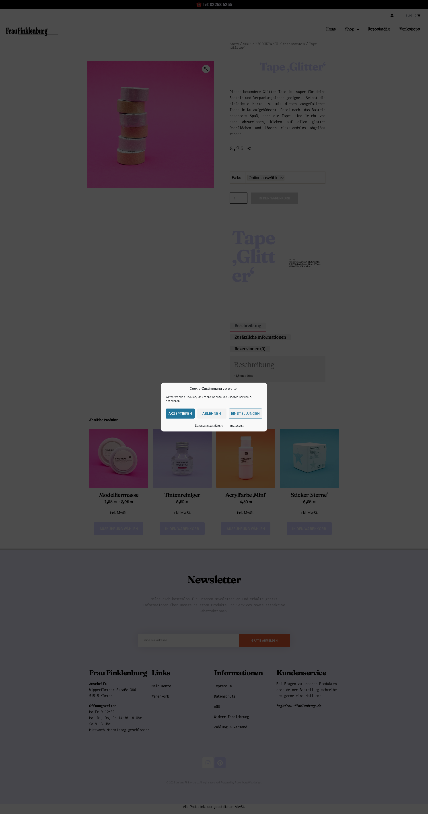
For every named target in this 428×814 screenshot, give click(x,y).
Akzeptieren (180, 413)
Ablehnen (211, 413)
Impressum (237, 425)
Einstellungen (245, 413)
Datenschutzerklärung (209, 425)
